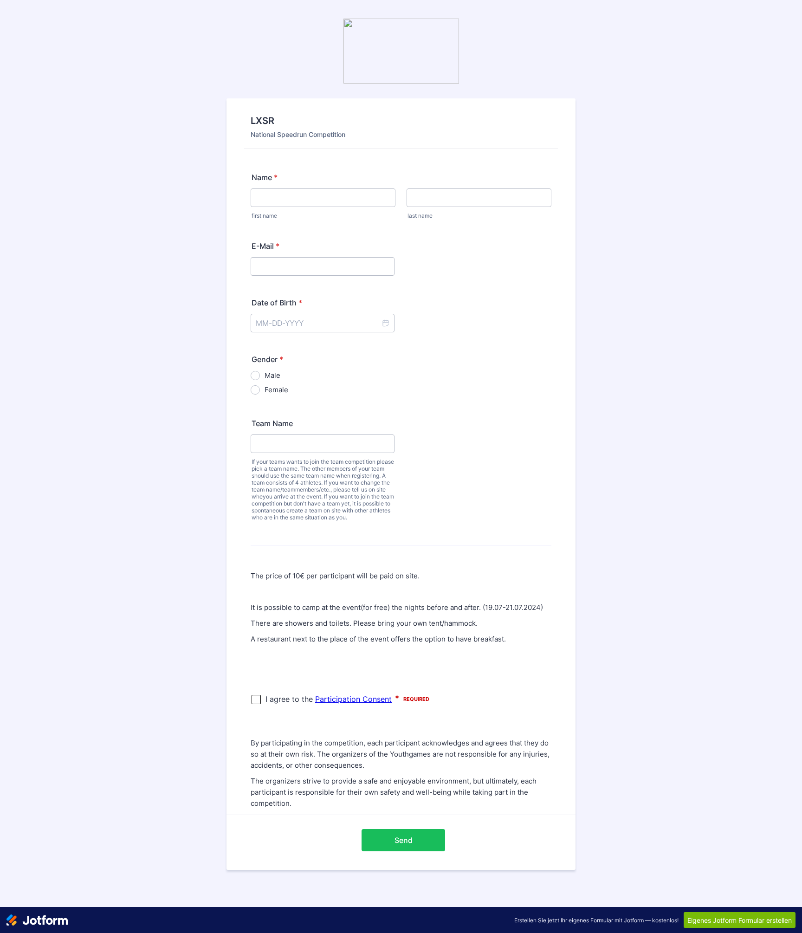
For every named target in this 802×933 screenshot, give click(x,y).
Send (404, 840)
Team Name (272, 423)
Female (276, 389)
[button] (385, 323)
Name (265, 177)
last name (420, 215)
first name (264, 215)
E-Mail (265, 246)
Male (272, 375)
